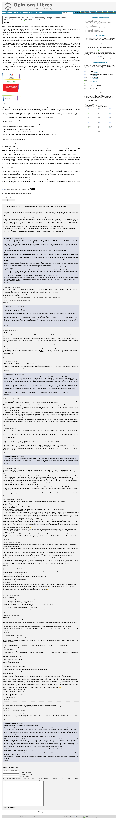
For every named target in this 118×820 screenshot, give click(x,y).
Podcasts (25, 12)
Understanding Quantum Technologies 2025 (94, 38)
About (40, 12)
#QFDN (101, 95)
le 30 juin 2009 (20, 456)
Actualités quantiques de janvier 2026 (93, 30)
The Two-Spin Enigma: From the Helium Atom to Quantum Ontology (99, 52)
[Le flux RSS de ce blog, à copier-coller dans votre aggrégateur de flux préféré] (114, 12)
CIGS (13, 121)
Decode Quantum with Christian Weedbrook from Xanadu (97, 27)
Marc (7, 595)
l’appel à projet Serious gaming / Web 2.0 (56, 170)
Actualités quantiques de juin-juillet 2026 (94, 20)
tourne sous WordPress (33, 817)
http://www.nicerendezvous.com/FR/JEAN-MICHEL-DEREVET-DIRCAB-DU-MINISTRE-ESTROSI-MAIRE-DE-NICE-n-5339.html (33, 298)
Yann (6, 361)
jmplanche (8, 499)
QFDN (93, 104)
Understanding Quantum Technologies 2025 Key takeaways (97, 45)
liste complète (97, 58)
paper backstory (111, 54)
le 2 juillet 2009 (20, 723)
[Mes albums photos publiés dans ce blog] (86, 12)
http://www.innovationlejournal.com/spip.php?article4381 (16, 439)
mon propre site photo (97, 105)
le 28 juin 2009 (15, 210)
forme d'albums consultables (93, 66)
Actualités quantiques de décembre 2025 (94, 31)
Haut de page (71, 817)
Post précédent (38, 812)
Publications (17, 12)
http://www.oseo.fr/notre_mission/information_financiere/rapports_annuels (20, 442)
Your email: (4, 195)
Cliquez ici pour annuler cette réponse (10, 770)
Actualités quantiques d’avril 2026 (92, 23)
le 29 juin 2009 (20, 306)
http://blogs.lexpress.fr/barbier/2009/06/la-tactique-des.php (16, 300)
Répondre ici (6, 233)
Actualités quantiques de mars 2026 (93, 25)
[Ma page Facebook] (92, 12)
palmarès (26, 26)
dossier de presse (7, 34)
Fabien (7, 210)
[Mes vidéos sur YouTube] (110, 12)
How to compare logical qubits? (92, 26)
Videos (31, 12)
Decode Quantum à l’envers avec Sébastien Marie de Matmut (98, 22)
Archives (9, 12)
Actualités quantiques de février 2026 (93, 29)
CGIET (57, 322)
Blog (36, 12)
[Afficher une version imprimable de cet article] (40, 20)
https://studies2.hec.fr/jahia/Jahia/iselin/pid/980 (14, 710)
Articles (80, 817)
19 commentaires (19, 20)
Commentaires (90, 817)
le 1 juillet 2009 (18, 499)
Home (4, 12)
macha (7, 428)
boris (6, 330)
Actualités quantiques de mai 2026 (92, 21)
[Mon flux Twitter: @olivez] (104, 12)
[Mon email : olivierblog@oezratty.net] (82, 12)
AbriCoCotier (9, 542)
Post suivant (46, 812)
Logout (96, 817)
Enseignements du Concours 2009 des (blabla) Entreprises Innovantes (35, 18)
